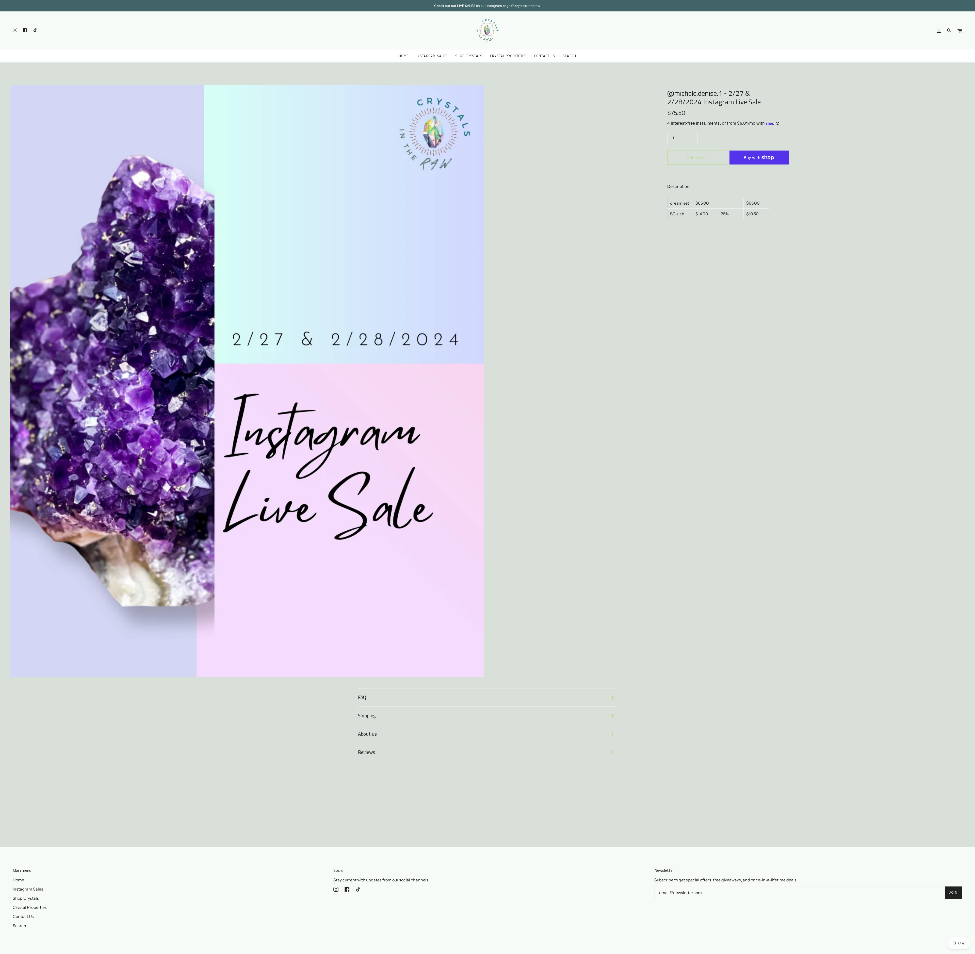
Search (19, 925)
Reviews (366, 752)
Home (18, 879)
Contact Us (23, 916)
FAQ (362, 697)
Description (678, 186)
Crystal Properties (30, 907)
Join (953, 892)
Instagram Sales (28, 889)
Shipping (367, 715)
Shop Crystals (26, 898)
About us (367, 733)
